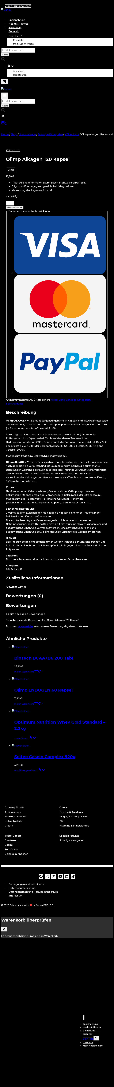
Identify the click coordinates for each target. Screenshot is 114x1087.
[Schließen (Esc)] (110, 3)
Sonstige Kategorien (78, 399)
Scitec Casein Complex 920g (45, 756)
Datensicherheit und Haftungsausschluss (33, 891)
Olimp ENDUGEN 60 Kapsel (43, 690)
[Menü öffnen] (4, 95)
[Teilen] (104, 3)
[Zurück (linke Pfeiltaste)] (5, 543)
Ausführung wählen (25, 770)
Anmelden (18, 71)
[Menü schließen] (83, 1017)
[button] (12, 66)
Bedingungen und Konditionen (27, 884)
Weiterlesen (20, 738)
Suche (5, 55)
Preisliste (18, 40)
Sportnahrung (17, 19)
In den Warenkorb (14, 207)
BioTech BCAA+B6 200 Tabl (43, 658)
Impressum (16, 895)
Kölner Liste (13, 150)
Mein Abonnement (23, 43)
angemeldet (25, 626)
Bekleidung (15, 27)
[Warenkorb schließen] (4, 929)
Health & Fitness (18, 23)
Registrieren (20, 74)
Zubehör (14, 31)
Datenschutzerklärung (22, 888)
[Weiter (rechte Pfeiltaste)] (109, 543)
